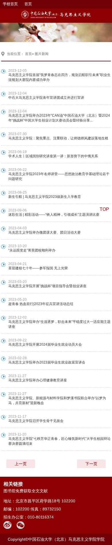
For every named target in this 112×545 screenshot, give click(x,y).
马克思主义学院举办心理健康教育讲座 (37, 380)
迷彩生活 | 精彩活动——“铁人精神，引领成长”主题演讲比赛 (53, 215)
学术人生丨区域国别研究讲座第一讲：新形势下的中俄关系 (53, 156)
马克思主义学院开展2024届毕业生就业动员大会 (45, 344)
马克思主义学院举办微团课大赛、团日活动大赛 (44, 232)
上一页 (21, 463)
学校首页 (10, 4)
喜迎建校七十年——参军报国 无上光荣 (38, 268)
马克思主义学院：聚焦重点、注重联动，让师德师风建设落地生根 (58, 138)
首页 (28, 4)
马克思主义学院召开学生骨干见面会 (35, 421)
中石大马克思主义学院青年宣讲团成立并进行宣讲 (46, 98)
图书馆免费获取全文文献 (25, 491)
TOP (104, 209)
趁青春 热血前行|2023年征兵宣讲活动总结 (40, 304)
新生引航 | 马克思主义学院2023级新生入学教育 (44, 197)
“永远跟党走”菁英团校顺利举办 (31, 250)
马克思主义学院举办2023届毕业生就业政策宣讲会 (46, 362)
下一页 (91, 463)
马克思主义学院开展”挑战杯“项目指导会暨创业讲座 (47, 286)
